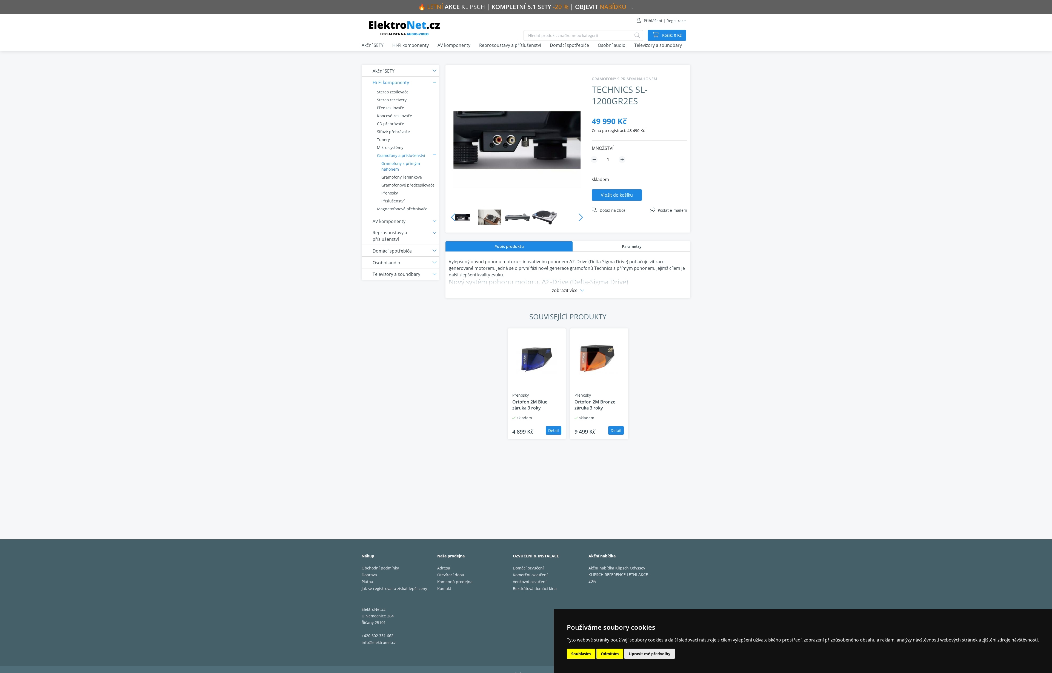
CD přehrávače (390, 123)
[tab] (509, 246)
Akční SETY (373, 45)
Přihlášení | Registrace (665, 20)
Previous (453, 217)
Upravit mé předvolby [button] (649, 653)
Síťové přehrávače (393, 131)
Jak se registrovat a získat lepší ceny (394, 588)
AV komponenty (454, 45)
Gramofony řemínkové (401, 177)
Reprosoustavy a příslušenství (510, 45)
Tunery (383, 139)
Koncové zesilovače (394, 115)
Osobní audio (611, 45)
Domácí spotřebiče (569, 45)
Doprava (369, 574)
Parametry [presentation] (632, 246)
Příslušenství (393, 201)
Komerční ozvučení (530, 574)
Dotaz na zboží (613, 210)
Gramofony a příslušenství (401, 155)
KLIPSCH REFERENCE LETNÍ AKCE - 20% (619, 578)
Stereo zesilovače (392, 91)
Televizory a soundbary (658, 45)
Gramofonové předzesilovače (407, 185)
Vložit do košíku (617, 195)
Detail (553, 430)
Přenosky (389, 193)
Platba (367, 581)
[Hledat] (637, 35)
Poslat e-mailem (672, 210)
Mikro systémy (390, 147)
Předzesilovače (390, 107)
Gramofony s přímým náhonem (400, 166)
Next (580, 217)
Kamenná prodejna (455, 581)
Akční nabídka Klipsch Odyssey (616, 568)
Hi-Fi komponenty (410, 45)
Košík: (671, 35)
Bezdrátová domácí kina (535, 588)
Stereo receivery (392, 99)
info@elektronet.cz (379, 642)
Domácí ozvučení (528, 568)
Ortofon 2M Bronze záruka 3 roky (594, 405)
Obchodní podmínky (380, 568)
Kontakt (444, 588)
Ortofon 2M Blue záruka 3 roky (529, 405)
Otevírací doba (450, 574)
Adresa (443, 568)
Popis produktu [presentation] (509, 246)
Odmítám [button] (610, 653)
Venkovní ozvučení (530, 581)
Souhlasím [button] (581, 653)
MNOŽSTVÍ (602, 148)
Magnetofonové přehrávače (402, 208)
